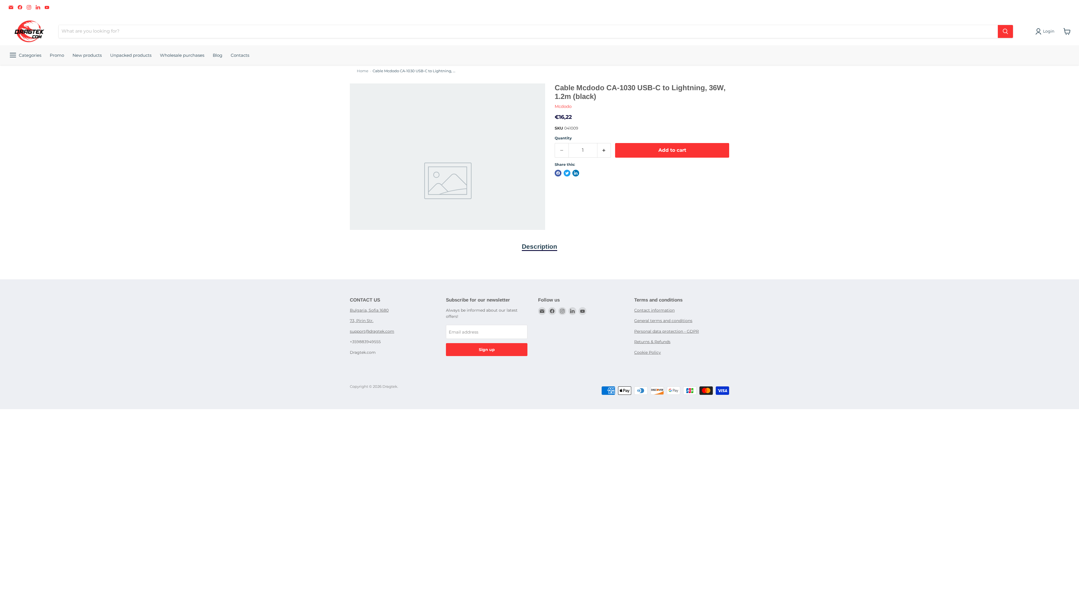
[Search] (1005, 31)
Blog (217, 55)
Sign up (487, 349)
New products (87, 55)
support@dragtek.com (372, 331)
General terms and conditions (663, 320)
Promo (57, 55)
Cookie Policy (647, 352)
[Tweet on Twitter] (567, 173)
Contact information (654, 310)
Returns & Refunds (652, 341)
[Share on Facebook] (558, 173)
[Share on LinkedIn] (575, 173)
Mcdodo (563, 106)
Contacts (240, 55)
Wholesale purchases (182, 55)
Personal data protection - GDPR (666, 331)
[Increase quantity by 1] (604, 150)
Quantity (563, 138)
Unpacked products (130, 55)
